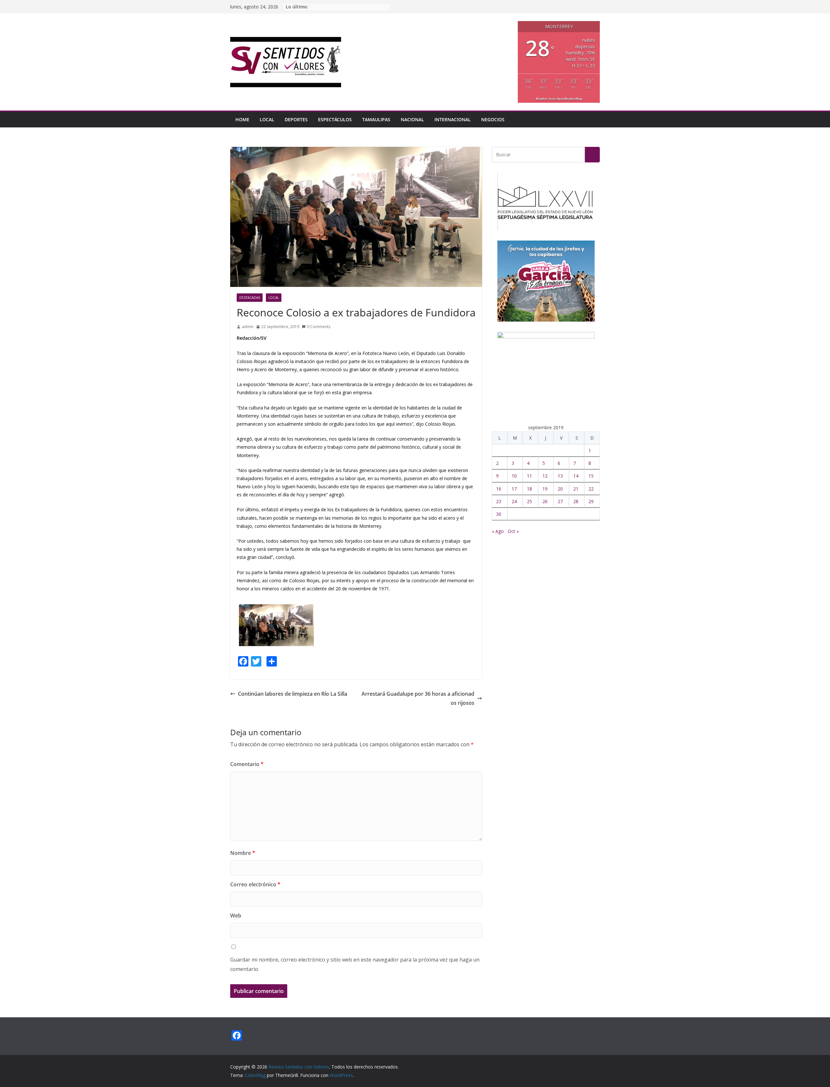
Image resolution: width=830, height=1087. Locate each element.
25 (529, 501)
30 (498, 514)
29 (591, 501)
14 (575, 476)
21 (575, 489)
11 (529, 476)
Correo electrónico (255, 884)
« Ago (498, 531)
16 (498, 489)
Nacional (412, 119)
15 (591, 476)
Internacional (452, 119)
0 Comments (318, 326)
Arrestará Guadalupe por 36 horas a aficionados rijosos (418, 698)
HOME (242, 119)
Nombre (242, 853)
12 (545, 476)
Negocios (492, 119)
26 (545, 501)
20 (560, 489)
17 (514, 489)
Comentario (247, 764)
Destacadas (249, 297)
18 (529, 489)
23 (498, 501)
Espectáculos (335, 119)
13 (560, 476)
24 (514, 501)
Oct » (513, 531)
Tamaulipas (376, 119)
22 (591, 489)
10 (514, 476)
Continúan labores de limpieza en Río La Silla (292, 693)
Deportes (296, 119)
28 (575, 501)
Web (235, 915)
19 (545, 489)
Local (267, 119)
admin (248, 326)
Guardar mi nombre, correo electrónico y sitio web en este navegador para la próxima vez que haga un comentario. (355, 964)
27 (560, 501)
